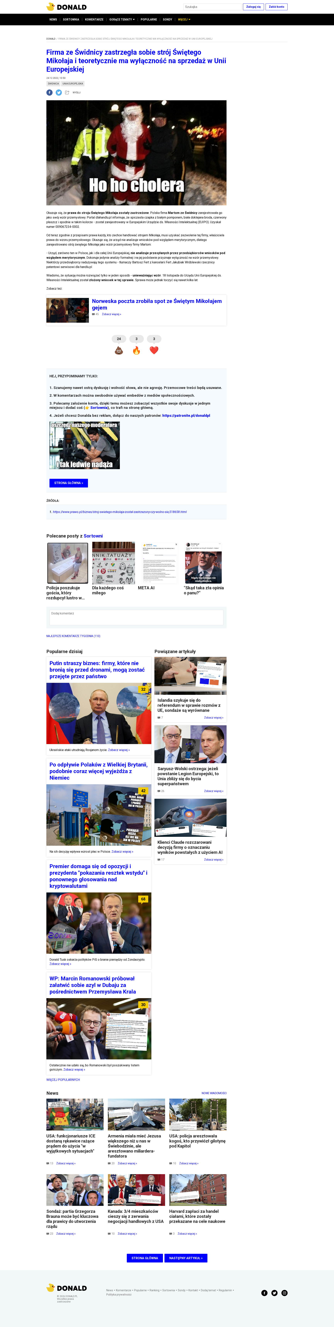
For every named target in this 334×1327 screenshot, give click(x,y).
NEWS (53, 19)
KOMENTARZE (94, 19)
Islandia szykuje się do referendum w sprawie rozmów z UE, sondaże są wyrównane (189, 705)
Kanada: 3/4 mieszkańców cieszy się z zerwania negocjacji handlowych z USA (136, 1216)
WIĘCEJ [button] (182, 19)
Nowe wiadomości (214, 1093)
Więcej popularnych (63, 1080)
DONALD (50, 38)
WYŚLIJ (77, 92)
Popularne (140, 1290)
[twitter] (60, 92)
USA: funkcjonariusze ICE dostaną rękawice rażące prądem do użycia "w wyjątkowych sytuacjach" (70, 1143)
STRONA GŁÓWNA (145, 1258)
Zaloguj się (253, 6)
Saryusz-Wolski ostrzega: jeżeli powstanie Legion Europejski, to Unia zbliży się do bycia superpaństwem (188, 776)
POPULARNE (149, 19)
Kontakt (193, 1290)
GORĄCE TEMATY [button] (120, 19)
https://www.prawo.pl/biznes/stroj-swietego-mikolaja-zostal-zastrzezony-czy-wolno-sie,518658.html (118, 512)
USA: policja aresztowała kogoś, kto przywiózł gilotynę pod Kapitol (197, 1141)
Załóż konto (276, 6)
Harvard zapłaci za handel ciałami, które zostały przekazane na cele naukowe (197, 1216)
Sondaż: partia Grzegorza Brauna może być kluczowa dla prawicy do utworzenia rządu (72, 1219)
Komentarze (123, 1290)
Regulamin (225, 1290)
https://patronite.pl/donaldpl (186, 415)
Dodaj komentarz (62, 613)
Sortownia (98, 408)
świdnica (53, 83)
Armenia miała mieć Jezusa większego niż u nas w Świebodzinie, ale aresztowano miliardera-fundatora (134, 1146)
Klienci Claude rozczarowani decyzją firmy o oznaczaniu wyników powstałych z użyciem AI (190, 847)
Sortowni (93, 536)
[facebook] (51, 92)
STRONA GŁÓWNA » (68, 483)
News (109, 1290)
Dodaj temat (208, 1290)
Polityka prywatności (118, 1294)
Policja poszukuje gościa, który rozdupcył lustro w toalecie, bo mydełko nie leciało (66, 597)
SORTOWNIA (71, 19)
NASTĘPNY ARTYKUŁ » (186, 1258)
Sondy (182, 1290)
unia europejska (73, 83)
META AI (146, 587)
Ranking (154, 1290)
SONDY (167, 19)
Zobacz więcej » (111, 314)
